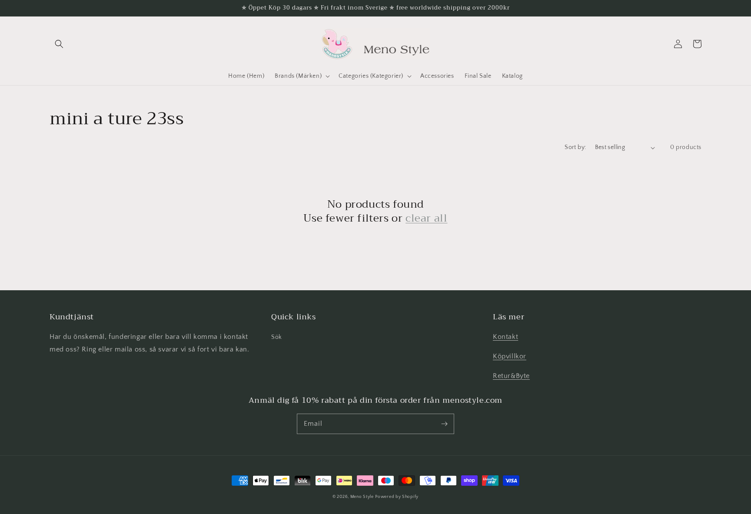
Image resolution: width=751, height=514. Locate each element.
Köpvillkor (509, 356)
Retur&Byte (511, 376)
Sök (276, 337)
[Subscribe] (444, 423)
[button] (59, 43)
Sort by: (575, 147)
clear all (426, 218)
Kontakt (505, 337)
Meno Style (362, 496)
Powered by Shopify (397, 496)
